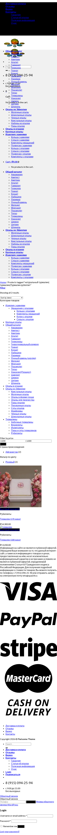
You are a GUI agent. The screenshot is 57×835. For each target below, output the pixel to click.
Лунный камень (19, 81)
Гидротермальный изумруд (25, 344)
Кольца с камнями (20, 137)
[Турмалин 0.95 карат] (21, 506)
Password (5, 821)
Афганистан (12, 452)
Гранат (14, 70)
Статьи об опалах (20, 17)
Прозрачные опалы (21, 405)
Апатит (14, 62)
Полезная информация (23, 20)
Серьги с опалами (20, 151)
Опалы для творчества (22, 399)
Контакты (11, 12)
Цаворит (15, 374)
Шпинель (15, 106)
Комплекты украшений (22, 142)
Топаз (14, 92)
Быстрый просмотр (10, 509)
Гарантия (16, 14)
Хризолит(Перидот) (21, 372)
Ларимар (15, 78)
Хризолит (16, 98)
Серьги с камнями (20, 140)
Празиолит (16, 90)
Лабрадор (16, 76)
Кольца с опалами (20, 148)
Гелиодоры (16, 341)
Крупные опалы (14, 131)
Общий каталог (14, 51)
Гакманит (16, 65)
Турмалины (17, 95)
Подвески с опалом (21, 153)
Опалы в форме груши (22, 397)
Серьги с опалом (25, 319)
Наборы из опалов (20, 123)
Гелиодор (16, 67)
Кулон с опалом (24, 316)
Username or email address (13, 815)
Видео (9, 9)
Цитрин (15, 103)
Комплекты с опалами (22, 156)
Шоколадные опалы (21, 115)
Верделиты (17, 424)
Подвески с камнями (21, 145)
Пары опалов (18, 126)
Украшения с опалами (22, 308)
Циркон (15, 101)
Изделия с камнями (16, 134)
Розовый (10, 462)
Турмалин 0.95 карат (10, 519)
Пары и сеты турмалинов (24, 430)
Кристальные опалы (21, 120)
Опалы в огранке (15, 128)
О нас (14, 23)
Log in (21, 826)
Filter (3, 444)
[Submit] (7, 70)
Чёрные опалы (18, 413)
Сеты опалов (17, 408)
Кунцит (14, 73)
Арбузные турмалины (22, 422)
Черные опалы (18, 117)
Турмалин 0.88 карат (10, 539)
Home (3, 282)
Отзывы (10, 6)
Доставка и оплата (16, 3)
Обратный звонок (9, 796)
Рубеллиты (16, 433)
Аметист (15, 56)
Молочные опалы (20, 112)
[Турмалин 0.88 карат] (6, 527)
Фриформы (17, 411)
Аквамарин (17, 53)
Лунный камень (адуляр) (23, 358)
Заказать (31, 802)
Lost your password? (10, 831)
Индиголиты (17, 427)
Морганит (16, 87)
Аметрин (15, 59)
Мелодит (15, 84)
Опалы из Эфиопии (16, 109)
